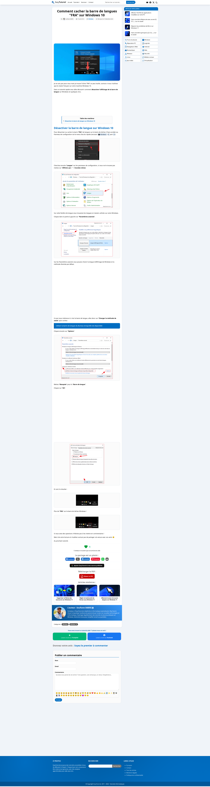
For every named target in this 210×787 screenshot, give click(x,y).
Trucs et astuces (132, 40)
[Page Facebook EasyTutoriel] (150, 2)
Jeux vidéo (130, 60)
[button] (156, 2)
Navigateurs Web (132, 47)
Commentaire (59, 672)
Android (146, 47)
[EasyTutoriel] (59, 2)
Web (145, 50)
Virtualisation (148, 60)
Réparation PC (131, 43)
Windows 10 (73, 624)
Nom (56, 660)
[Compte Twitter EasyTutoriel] (153, 2)
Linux (128, 57)
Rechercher (130, 2)
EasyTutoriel (97, 784)
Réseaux (129, 53)
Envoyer (58, 700)
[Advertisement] (87, 32)
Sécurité (146, 53)
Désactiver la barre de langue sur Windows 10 (80, 121)
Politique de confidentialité (134, 775)
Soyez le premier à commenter (91, 645)
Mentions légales (131, 773)
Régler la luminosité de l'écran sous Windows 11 (87, 599)
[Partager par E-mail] (107, 559)
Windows (90, 19)
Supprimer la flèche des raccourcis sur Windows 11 (64, 599)
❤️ (92, 693)
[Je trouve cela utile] (86, 547)
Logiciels (147, 43)
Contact (128, 768)
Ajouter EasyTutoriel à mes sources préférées (88, 565)
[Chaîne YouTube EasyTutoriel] (147, 2)
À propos (129, 765)
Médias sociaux (149, 57)
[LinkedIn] (93, 607)
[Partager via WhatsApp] (102, 559)
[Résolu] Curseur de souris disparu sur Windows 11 (109, 599)
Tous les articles (131, 770)
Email (57, 666)
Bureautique (131, 50)
